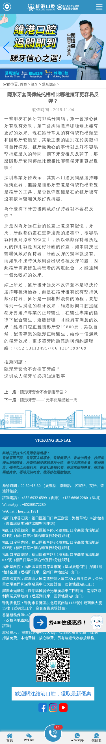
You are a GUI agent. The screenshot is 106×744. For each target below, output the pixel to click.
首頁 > (25, 84)
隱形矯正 (49, 84)
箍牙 (34, 84)
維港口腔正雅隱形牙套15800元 (46, 327)
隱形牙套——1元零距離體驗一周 (48, 400)
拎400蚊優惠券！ (68, 622)
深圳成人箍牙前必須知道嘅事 (34, 376)
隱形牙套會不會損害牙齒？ (32, 369)
